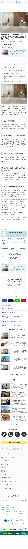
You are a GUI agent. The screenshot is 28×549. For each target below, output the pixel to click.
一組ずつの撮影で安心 (9, 67)
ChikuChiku (25, 362)
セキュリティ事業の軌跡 (5, 514)
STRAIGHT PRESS (8, 44)
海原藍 (26, 346)
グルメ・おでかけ (17, 10)
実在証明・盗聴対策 (5, 509)
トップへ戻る (13, 291)
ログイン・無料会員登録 (14, 442)
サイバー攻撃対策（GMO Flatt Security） (8, 513)
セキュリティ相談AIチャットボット (7, 507)
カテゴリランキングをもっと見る (14, 374)
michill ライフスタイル (23, 338)
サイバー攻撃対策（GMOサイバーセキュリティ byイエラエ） (12, 511)
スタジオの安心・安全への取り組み (12, 81)
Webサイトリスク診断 (13, 505)
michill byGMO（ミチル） (6, 10)
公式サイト (5, 248)
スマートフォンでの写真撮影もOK (12, 73)
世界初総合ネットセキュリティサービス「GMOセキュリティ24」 (13, 503)
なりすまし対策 (19, 513)
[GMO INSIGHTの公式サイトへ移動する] (14, 495)
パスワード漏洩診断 (5, 505)
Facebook (22, 248)
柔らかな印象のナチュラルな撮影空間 (13, 70)
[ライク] (26, 1)
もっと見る (14, 424)
